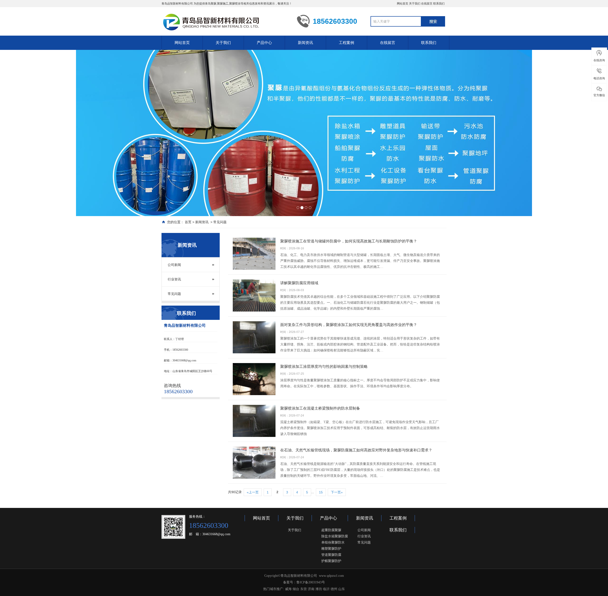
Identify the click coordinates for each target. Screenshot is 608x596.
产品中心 (264, 43)
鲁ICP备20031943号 (310, 582)
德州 (334, 589)
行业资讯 (174, 279)
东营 (303, 589)
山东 (341, 589)
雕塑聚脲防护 (331, 548)
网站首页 (402, 3)
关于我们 (414, 3)
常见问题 (220, 222)
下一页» (337, 492)
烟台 (296, 589)
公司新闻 (174, 265)
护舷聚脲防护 (331, 561)
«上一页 (253, 492)
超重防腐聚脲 (331, 530)
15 (321, 492)
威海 (288, 589)
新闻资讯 (305, 43)
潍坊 (318, 589)
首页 (188, 222)
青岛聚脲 (210, 3)
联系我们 (439, 3)
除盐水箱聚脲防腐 (334, 536)
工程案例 (346, 43)
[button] (45, 170)
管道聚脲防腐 (331, 555)
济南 (311, 589)
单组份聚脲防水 (333, 542)
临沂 (326, 589)
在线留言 (426, 3)
